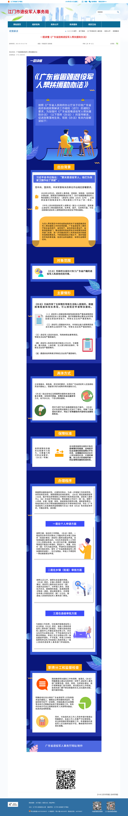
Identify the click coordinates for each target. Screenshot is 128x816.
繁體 (86, 1)
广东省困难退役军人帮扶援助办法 (26, 52)
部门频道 (82, 31)
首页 (74, 31)
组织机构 (36, 24)
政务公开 (54, 24)
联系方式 (45, 803)
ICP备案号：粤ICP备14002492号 (57, 811)
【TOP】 (99, 794)
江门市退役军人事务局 (28, 12)
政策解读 (116, 31)
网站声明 (51, 803)
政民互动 (92, 24)
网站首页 (17, 24)
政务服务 (73, 24)
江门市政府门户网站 (16, 1)
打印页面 (106, 794)
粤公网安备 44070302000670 (39, 811)
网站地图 (31, 803)
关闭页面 (114, 794)
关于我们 (38, 803)
